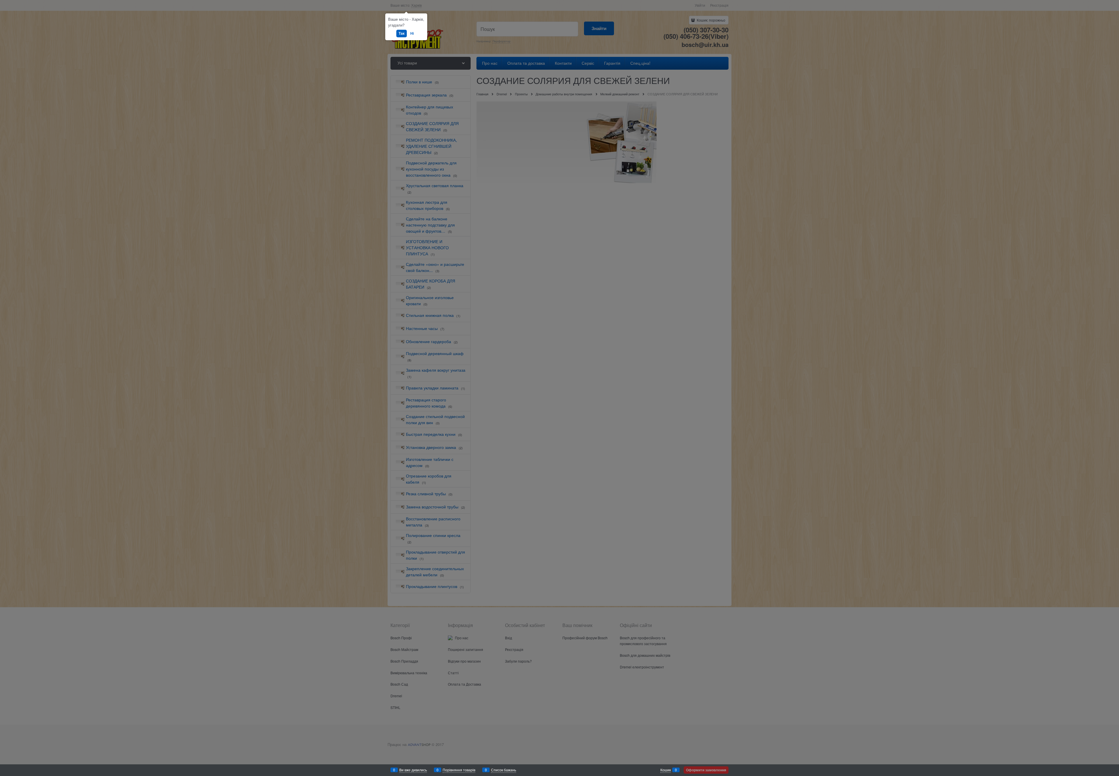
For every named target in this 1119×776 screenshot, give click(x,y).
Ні (412, 33)
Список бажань (503, 769)
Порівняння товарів (459, 769)
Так (401, 33)
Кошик (665, 769)
